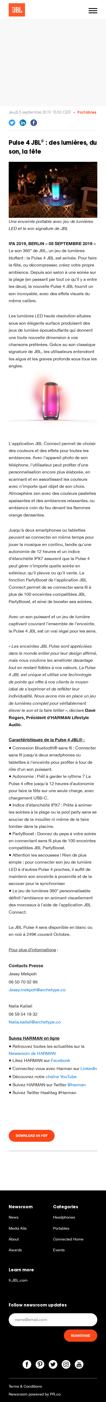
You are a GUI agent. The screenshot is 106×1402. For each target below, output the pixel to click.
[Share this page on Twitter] (12, 123)
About (14, 1239)
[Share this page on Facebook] (33, 123)
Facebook (60, 1060)
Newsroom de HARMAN (32, 1053)
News (13, 1217)
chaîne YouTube (61, 1076)
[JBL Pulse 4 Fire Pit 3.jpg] (53, 189)
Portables (86, 112)
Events (59, 1250)
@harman (76, 1084)
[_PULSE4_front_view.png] (53, 400)
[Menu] (93, 10)
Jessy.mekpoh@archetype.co (37, 989)
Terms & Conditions (25, 1386)
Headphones (64, 1217)
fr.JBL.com (18, 1280)
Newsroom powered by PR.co (35, 1394)
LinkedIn (88, 1068)
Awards (15, 1250)
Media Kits (18, 1228)
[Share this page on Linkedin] (23, 123)
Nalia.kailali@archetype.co (35, 1021)
